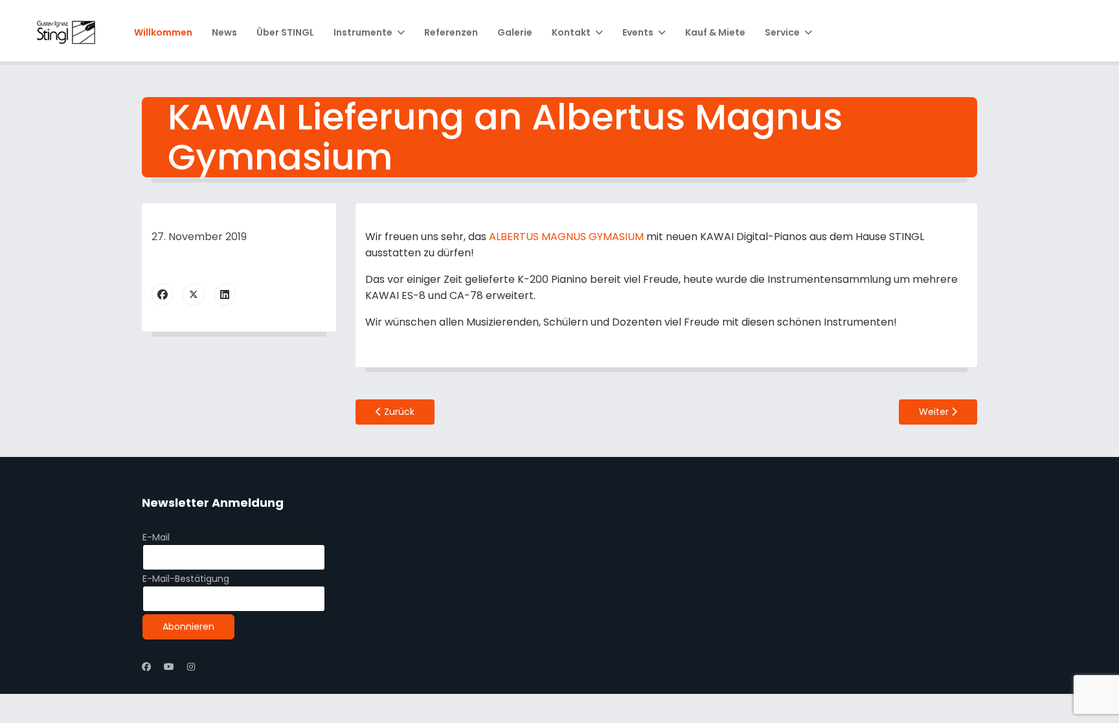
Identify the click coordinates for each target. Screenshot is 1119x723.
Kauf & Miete (715, 32)
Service (782, 32)
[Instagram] (191, 666)
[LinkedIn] (225, 295)
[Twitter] (194, 295)
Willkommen (163, 32)
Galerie (514, 32)
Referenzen (451, 32)
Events (637, 32)
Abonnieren (188, 626)
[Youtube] (169, 666)
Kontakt (571, 32)
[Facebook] (163, 295)
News (224, 32)
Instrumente (362, 32)
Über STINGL (285, 32)
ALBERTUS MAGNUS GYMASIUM (566, 236)
